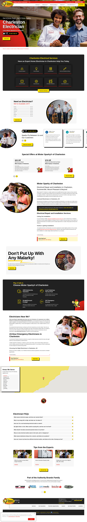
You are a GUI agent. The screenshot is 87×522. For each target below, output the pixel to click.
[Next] (25, 141)
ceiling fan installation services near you (55, 218)
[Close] (34, 513)
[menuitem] (38, 4)
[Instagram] (18, 500)
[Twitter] (15, 502)
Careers (63, 506)
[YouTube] (17, 500)
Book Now (81, 4)
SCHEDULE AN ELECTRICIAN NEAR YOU (48, 209)
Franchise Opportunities (53, 506)
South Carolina (13, 48)
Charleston (5, 375)
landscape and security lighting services (48, 229)
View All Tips (43, 469)
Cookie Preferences (11, 516)
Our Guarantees (42, 506)
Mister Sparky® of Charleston (23, 48)
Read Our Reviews (27, 144)
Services (34, 506)
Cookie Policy (17, 516)
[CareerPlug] (15, 500)
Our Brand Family (72, 506)
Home (4, 48)
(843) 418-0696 (79, 2)
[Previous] (23, 141)
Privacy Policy (38, 512)
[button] (65, 260)
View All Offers (69, 175)
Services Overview (44, 90)
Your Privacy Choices (55, 512)
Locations (8, 48)
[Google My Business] (18, 502)
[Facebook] (17, 502)
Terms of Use (48, 512)
